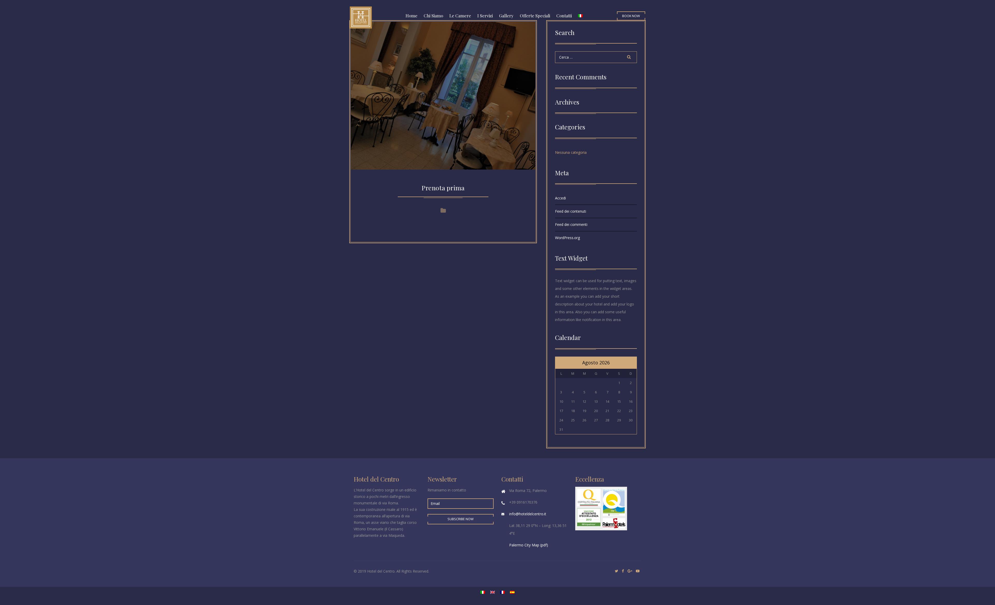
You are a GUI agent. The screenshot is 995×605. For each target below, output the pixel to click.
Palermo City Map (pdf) (528, 545)
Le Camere (460, 15)
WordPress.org (567, 237)
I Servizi (485, 15)
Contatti (564, 15)
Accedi (560, 198)
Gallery (506, 15)
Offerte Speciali (535, 15)
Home (411, 15)
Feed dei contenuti (570, 211)
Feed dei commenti (571, 224)
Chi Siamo (433, 15)
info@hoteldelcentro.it (527, 513)
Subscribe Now (460, 519)
